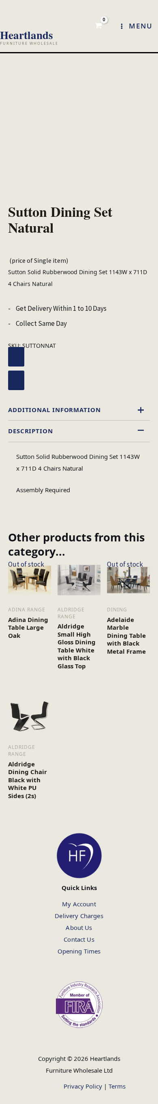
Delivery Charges (79, 916)
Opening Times (79, 951)
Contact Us (79, 939)
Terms (117, 1086)
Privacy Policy (83, 1086)
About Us (79, 927)
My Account (79, 904)
